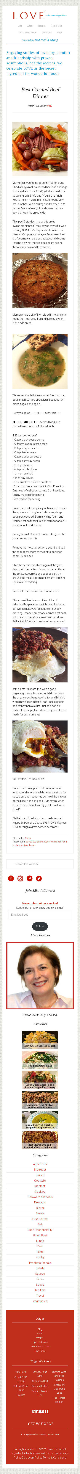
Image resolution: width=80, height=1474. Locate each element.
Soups (40, 1284)
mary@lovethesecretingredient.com (41, 1434)
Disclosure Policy (32, 1457)
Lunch (40, 1241)
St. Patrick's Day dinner (23, 845)
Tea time (40, 1290)
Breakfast (40, 1169)
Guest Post (40, 1235)
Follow (40, 926)
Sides (40, 1279)
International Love (40, 1346)
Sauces (40, 1273)
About (40, 1333)
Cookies (40, 1191)
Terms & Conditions (54, 1457)
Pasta (40, 1252)
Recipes (40, 1337)
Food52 (21, 1395)
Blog (40, 1329)
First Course (40, 1219)
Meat (40, 1246)
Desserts (40, 1202)
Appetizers (40, 1164)
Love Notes (40, 1351)
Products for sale (40, 1263)
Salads (40, 1268)
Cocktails (40, 1180)
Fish (40, 1224)
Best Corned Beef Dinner (40, 93)
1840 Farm (21, 1371)
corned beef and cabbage (37, 841)
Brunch (40, 1175)
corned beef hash (59, 841)
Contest (40, 1186)
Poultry (40, 1257)
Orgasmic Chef (40, 1381)
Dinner (28, 838)
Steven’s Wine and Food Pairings (59, 1375)
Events (40, 1213)
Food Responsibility (40, 1230)
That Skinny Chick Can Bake (59, 1389)
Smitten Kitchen (40, 1386)
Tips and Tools (40, 1342)
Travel (40, 1295)
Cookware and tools (40, 1197)
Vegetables (40, 1301)
